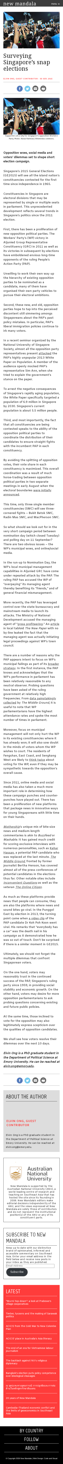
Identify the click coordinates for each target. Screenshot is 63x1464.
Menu (54, 4)
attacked (45, 354)
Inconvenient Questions (20, 883)
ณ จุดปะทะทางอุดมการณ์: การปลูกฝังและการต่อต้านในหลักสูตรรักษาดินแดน (30, 1387)
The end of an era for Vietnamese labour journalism (29, 1350)
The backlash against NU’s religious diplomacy (26, 1362)
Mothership (11, 827)
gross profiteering (30, 624)
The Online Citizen (28, 887)
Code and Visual (50, 1458)
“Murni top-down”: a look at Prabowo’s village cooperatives (28, 1303)
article (54, 624)
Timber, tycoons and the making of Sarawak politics (31, 1315)
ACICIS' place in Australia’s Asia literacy (29, 1339)
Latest (13, 1291)
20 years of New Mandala (21, 1398)
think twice (37, 760)
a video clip (37, 918)
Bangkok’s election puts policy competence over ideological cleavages (31, 1375)
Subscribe (17, 1272)
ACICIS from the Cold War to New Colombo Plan (31, 1328)
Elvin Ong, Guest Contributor (20, 79)
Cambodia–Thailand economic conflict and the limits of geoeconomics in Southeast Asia (30, 1411)
